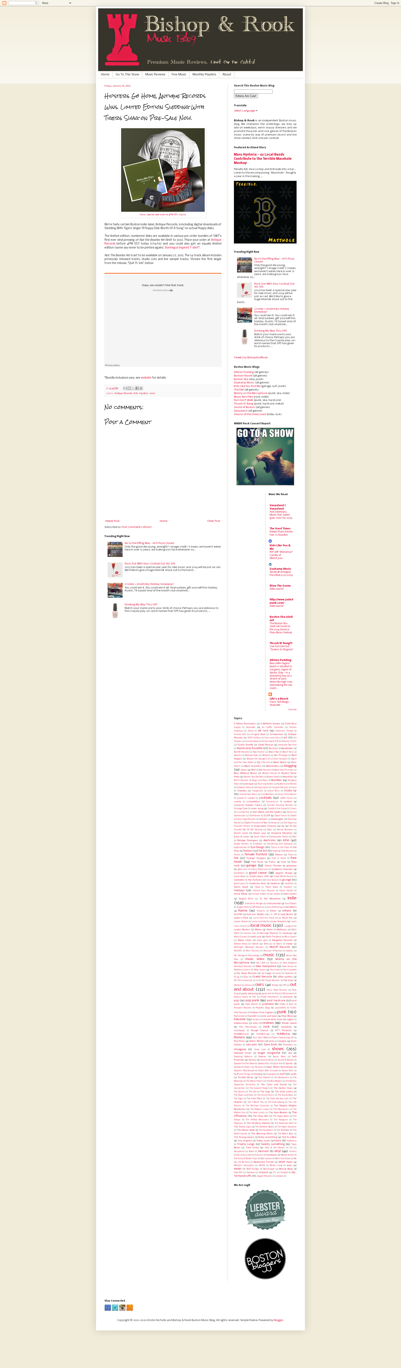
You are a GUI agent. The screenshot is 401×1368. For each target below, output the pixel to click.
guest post (239, 883)
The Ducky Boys (285, 1095)
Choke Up (290, 790)
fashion (248, 850)
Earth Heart (260, 837)
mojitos (289, 951)
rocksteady (239, 1030)
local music (261, 925)
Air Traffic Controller (272, 727)
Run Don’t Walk (243, 400)
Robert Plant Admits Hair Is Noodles (281, 533)
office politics (285, 977)
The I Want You (256, 1102)
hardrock (289, 883)
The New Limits (257, 1113)
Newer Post (112, 521)
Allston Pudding (244, 372)
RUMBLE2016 (262, 1034)
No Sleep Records (247, 973)
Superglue (271, 1074)
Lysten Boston (242, 929)
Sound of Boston (244, 407)
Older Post (213, 521)
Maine (258, 929)
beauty (237, 755)
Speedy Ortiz (264, 1063)
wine (289, 1165)
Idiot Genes (290, 894)
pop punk (252, 1000)
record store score (273, 1019)
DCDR (267, 815)
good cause (258, 873)
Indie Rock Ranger (254, 904)
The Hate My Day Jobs (277, 1099)
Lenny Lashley (258, 921)
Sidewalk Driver (242, 1053)
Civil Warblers (268, 794)
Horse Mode (240, 894)
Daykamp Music (244, 382)
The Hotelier (264, 1077)
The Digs (265, 1091)
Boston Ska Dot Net (253, 777)
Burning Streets (266, 784)
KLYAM (238, 914)
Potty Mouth (251, 1004)
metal (289, 944)
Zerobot (284, 1172)
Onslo (275, 985)
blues (244, 770)
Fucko (272, 862)
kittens (287, 910)
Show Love (260, 1050)
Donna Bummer (285, 830)
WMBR (237, 1169)
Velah (251, 1151)
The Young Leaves (244, 1137)
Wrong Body (286, 1169)
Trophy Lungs (246, 1144)
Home (105, 74)
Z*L (274, 1172)
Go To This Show (127, 74)
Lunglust (289, 926)
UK (291, 1148)
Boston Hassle (243, 375)
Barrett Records (241, 752)
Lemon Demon (241, 921)
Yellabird (263, 1172)
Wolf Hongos (252, 1169)
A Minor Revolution (245, 724)
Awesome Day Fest (287, 745)
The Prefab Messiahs (257, 1120)
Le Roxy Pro (285, 918)
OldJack (237, 985)
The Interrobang (276, 1102)
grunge (286, 880)
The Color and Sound (274, 1084)
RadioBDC (252, 1016)
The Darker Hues (283, 1088)
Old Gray (288, 980)
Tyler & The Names (275, 1148)
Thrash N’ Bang (243, 403)
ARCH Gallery (254, 738)
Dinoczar (275, 823)
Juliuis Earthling (273, 907)
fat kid (263, 850)
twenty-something (273, 1144)
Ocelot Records (262, 976)
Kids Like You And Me (247, 386)
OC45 (246, 977)
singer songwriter (269, 1053)
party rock (267, 994)
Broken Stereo (273, 777)
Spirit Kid (277, 1063)
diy (283, 826)
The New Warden (278, 1112)
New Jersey (288, 966)
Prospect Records (242, 1008)
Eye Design (257, 847)
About (226, 74)
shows (278, 1049)
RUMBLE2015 (241, 1034)
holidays (239, 890)
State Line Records (253, 1067)
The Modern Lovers (260, 1109)
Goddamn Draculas (282, 869)
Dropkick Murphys (282, 833)
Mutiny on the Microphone (250, 393)
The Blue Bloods (274, 1081)
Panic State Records (277, 990)
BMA (253, 770)
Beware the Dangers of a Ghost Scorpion (267, 759)
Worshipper (269, 1169)
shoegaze (240, 1049)
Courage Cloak (241, 809)
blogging (290, 766)
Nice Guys (259, 970)
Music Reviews (155, 74)
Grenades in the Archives (248, 880)
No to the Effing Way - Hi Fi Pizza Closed (149, 543)
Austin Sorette (245, 745)
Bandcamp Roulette (250, 748)
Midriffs (238, 951)
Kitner (273, 911)
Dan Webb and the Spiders (267, 812)
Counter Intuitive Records (280, 805)
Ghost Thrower (273, 866)
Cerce (294, 787)
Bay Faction (259, 752)
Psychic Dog (263, 1008)
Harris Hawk (241, 887)
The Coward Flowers (260, 1088)
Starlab (237, 1067)
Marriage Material (269, 933)
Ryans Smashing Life (283, 1038)
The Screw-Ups (242, 1127)
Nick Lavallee (290, 970)
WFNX (262, 1165)
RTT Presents (283, 1030)
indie (292, 898)
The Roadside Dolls (284, 1123)
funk (283, 862)
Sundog (258, 1074)
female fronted (256, 854)
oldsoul (248, 985)
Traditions (291, 1141)
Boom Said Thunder (283, 770)
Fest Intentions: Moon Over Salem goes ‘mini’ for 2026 (281, 515)
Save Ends (270, 1044)
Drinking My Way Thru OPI (141, 604)
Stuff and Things (242, 1074)
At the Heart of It (270, 741)
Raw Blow (287, 1016)
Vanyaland (240, 411)
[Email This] (125, 388)
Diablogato (277, 819)
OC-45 (236, 977)
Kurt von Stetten (255, 914)
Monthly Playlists (204, 74)
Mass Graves (240, 937)
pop (236, 1000)
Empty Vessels (241, 844)
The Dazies (239, 1092)
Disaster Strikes (242, 826)
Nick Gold (275, 970)
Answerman (276, 734)
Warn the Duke (282, 1159)
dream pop (259, 833)
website (146, 377)
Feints (237, 855)
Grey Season (272, 880)
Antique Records (123, 393)
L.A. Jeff (273, 914)
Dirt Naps (288, 823)
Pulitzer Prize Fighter (261, 1012)
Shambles (288, 1045)
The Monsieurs (281, 1109)
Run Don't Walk (261, 1038)
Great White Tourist (283, 876)
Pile (254, 997)
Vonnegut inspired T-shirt (181, 247)
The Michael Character (257, 1106)
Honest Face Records (264, 891)
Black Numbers (252, 766)
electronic (269, 840)
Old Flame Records (270, 980)
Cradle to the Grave (277, 809)
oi (257, 980)
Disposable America (265, 826)
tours (277, 1140)
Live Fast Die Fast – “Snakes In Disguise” (281, 648)
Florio (290, 855)
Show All (292, 710)
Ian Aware (275, 894)
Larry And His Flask (264, 918)
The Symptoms (266, 1130)
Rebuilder (240, 1019)
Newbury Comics (242, 970)
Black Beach (279, 762)
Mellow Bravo (240, 944)
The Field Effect (254, 1099)
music (268, 955)
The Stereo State (246, 1130)
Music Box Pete (243, 397)
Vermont (263, 1151)
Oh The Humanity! (243, 980)
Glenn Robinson (259, 869)
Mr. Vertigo (239, 956)
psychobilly (280, 1008)
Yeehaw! (250, 1172)
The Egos (238, 1099)
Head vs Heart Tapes (266, 887)
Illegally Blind (246, 899)
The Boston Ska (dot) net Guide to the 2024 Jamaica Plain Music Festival (281, 628)
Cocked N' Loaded (246, 798)
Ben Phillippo (280, 755)
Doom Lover (241, 833)
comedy (237, 802)
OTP (284, 985)
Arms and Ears (272, 738)
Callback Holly (243, 787)
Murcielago (253, 956)
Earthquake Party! (278, 837)
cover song (257, 808)
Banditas (273, 748)
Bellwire (266, 755)
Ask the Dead (251, 741)
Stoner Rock (288, 1071)
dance (290, 812)
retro (255, 1023)
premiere (268, 1004)
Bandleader (287, 748)
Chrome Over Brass (248, 794)
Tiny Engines (245, 1141)
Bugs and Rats (260, 780)
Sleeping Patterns (243, 1057)
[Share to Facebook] (137, 388)
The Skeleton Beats (264, 1127)
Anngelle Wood (257, 734)
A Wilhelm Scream (270, 724)
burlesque (248, 784)
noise (278, 973)
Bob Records (265, 770)
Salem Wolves (256, 1041)
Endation (257, 844)
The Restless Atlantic (258, 1123)
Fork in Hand (279, 858)
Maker (269, 930)
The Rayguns (281, 1120)
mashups (287, 933)
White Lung (276, 1165)
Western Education (244, 1165)
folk (136, 393)
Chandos (242, 791)
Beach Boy (274, 752)
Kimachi (261, 911)
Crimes (293, 809)
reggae (290, 1019)
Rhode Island (289, 1023)
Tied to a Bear (289, 1137)
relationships (241, 1023)
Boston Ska (241, 379)
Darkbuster (239, 816)
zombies (279, 1176)
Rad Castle (239, 1016)
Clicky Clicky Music (287, 794)
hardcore (275, 883)
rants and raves (269, 1016)
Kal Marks (291, 907)
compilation (253, 801)
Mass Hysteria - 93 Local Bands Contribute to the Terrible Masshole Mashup (263, 159)
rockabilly (286, 1027)
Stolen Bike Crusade (268, 1071)
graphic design (283, 873)
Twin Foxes (252, 1147)
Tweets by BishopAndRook (251, 357)
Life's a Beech (279, 698)
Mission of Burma (272, 951)
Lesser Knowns (278, 921)
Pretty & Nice (286, 1004)
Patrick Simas (241, 997)
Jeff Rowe (256, 907)
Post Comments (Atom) (137, 527)
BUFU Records (241, 780)
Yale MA (238, 1172)
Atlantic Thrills (289, 741)
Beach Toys (287, 752)
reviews (268, 1023)
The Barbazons (281, 1077)
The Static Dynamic (287, 1127)
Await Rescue (265, 745)
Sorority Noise (267, 1060)
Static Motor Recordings (279, 1067)
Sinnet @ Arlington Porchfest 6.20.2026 (281, 574)
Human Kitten (259, 894)
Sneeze (262, 1056)
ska (290, 1053)
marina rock (250, 933)
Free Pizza (257, 862)
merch (255, 944)
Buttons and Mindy (287, 784)
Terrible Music (246, 1077)
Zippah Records (264, 1176)
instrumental (273, 903)
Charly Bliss (273, 791)
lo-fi (245, 926)
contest (288, 801)
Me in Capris (290, 937)
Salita (271, 1041)
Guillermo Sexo (257, 883)
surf (282, 1074)
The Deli (239, 389)
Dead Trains (281, 816)
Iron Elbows (291, 904)
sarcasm (251, 1044)
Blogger (278, 1320)
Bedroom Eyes (252, 755)
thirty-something (267, 1137)
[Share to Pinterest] (141, 388)
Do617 (269, 830)
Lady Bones (286, 914)
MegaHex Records (282, 940)
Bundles (276, 780)
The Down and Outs (244, 1095)
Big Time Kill (263, 762)
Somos (252, 1060)
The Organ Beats (281, 1116)
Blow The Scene (280, 585)
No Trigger (266, 973)
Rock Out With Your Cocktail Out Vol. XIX (150, 563)
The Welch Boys (286, 1134)
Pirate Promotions (270, 997)
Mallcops (282, 929)
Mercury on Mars (273, 944)
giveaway (291, 866)
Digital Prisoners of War (256, 823)
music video (254, 959)
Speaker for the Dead (244, 1063)
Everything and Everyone (280, 844)
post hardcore (276, 1000)
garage (251, 865)
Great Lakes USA (259, 876)
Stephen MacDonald (244, 1071)
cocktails (265, 798)
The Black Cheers (254, 1081)
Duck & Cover (241, 837)
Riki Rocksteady (247, 1027)
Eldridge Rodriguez (247, 840)
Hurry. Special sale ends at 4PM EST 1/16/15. (163, 214)
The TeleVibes (283, 1130)
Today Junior (263, 1141)
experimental (240, 847)
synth (293, 1074)
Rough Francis (259, 1030)
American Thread (284, 731)
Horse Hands (286, 891)
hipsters (143, 393)
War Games (266, 1159)
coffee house (286, 798)
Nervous (274, 963)
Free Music (179, 74)
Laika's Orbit (241, 918)
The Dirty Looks (284, 1091)
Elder (294, 837)
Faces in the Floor (280, 847)
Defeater (263, 819)
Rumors (239, 1037)
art (285, 737)
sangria (282, 1041)
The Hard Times (280, 528)
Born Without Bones (245, 773)
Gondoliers (239, 873)
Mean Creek (245, 940)
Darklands (255, 816)
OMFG (259, 985)
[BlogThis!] (129, 388)
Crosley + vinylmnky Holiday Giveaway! (149, 584)
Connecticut (272, 802)
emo (286, 840)
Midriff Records (280, 947)
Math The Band (273, 937)
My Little (260, 963)
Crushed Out (243, 812)
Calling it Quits (261, 787)
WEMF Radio (286, 1162)
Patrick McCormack (284, 994)
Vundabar (271, 1155)
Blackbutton (272, 766)
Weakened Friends (264, 1162)
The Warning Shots (262, 1133)
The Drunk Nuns (265, 1095)
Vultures (258, 1155)
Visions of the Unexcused (250, 414)
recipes (255, 1019)
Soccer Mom (279, 1057)
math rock (255, 937)
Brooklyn (288, 777)
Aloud (251, 731)
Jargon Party (243, 907)
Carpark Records (280, 787)
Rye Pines (239, 1041)
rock (266, 1026)
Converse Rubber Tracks (248, 805)
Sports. (289, 1063)
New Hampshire (266, 966)
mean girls (262, 940)
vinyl (152, 393)
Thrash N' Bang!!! (281, 643)
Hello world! (277, 589)
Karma (242, 910)
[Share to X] (133, 388)
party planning (249, 993)
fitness (279, 854)
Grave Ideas (240, 876)
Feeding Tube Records (283, 851)
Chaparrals (257, 791)
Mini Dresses (253, 951)
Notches (289, 973)
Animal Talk (240, 734)
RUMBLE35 (283, 1034)
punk (282, 1012)
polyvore (288, 997)
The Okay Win (260, 1116)
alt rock (263, 730)
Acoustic (250, 727)
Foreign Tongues (256, 858)
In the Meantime (270, 899)
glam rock (243, 869)
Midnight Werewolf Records (249, 947)
